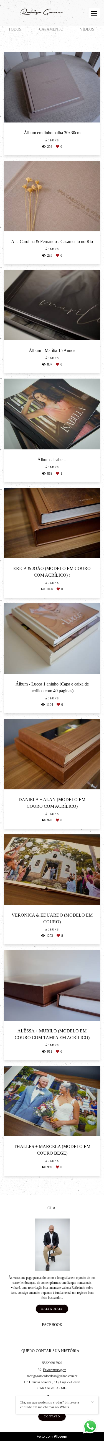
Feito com (52, 1436)
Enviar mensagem (54, 1370)
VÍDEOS (87, 29)
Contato (52, 1416)
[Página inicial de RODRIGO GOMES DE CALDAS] (41, 13)
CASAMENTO (51, 29)
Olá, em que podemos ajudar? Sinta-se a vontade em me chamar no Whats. (49, 1404)
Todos (14, 29)
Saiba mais (52, 1308)
